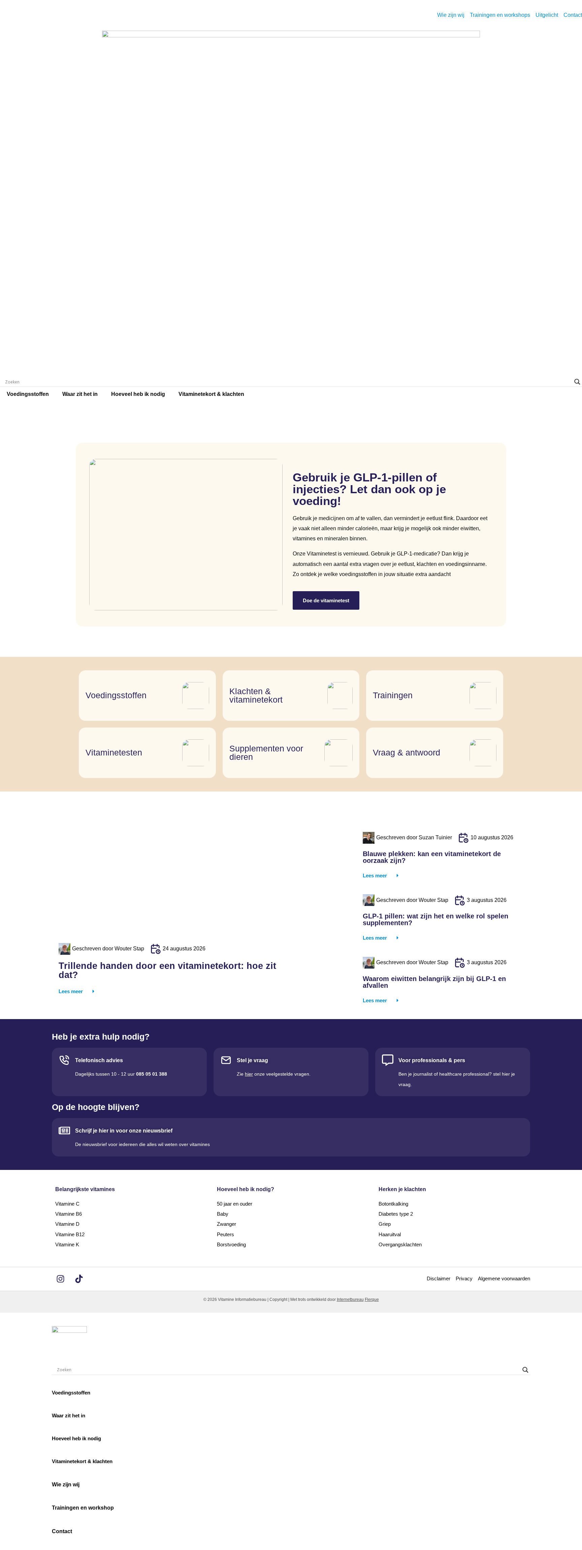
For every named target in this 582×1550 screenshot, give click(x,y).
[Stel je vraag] (226, 1060)
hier (249, 1074)
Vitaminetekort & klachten (211, 394)
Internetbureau (350, 1299)
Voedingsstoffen (28, 394)
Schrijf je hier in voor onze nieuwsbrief (123, 1131)
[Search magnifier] (577, 381)
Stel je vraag (252, 1060)
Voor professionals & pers (431, 1060)
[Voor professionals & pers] (387, 1060)
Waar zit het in (80, 394)
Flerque (372, 1299)
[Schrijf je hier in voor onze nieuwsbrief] (64, 1130)
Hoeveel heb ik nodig (138, 394)
